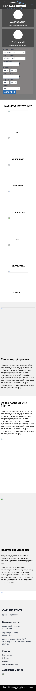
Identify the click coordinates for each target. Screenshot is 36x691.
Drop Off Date (8, 73)
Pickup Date (7, 61)
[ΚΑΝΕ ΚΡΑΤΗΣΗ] (18, 14)
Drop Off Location (9, 55)
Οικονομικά (18, 186)
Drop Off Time (8, 80)
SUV (18, 239)
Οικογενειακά (18, 159)
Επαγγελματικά (18, 266)
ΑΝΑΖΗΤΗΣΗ (9, 92)
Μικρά (18, 132)
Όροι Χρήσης (7, 661)
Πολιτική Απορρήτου (10, 664)
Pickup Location (8, 49)
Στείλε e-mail (18, 42)
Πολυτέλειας (18, 293)
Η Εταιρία (5, 658)
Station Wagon (18, 212)
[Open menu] (32, 4)
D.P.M (19, 689)
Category (6, 85)
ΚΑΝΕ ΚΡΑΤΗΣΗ (18, 22)
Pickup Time (7, 67)
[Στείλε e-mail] (18, 34)
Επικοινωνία (7, 655)
